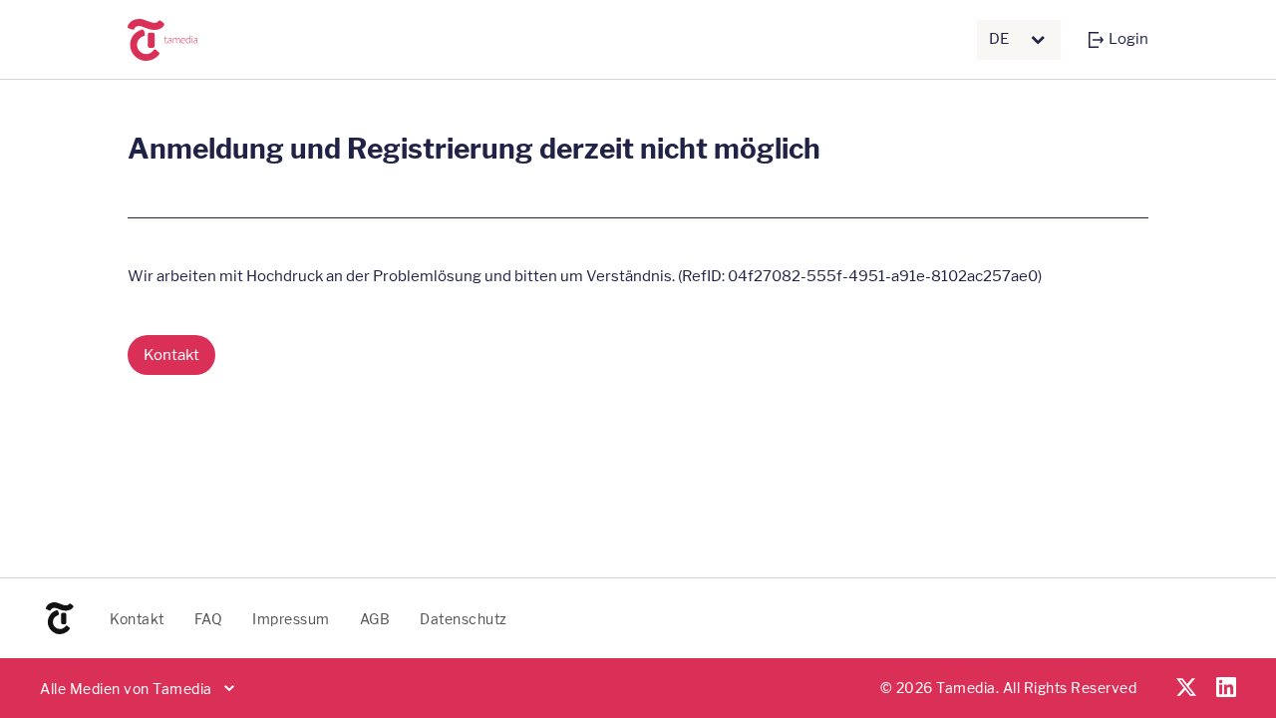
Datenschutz (463, 618)
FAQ (208, 618)
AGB (375, 618)
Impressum (291, 618)
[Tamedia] (183, 40)
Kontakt (137, 618)
